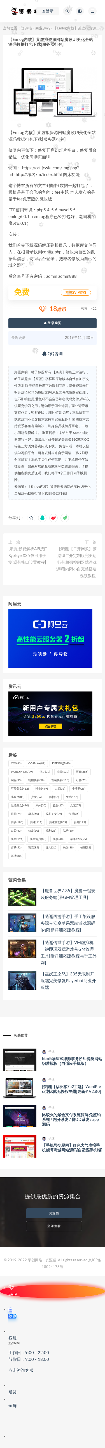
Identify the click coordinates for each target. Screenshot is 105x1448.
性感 (72, 797)
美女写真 (38, 839)
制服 (16, 780)
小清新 (78, 788)
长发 (68, 847)
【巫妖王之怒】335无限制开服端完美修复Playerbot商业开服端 (68, 981)
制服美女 (36, 780)
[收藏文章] (31, 518)
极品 (33, 814)
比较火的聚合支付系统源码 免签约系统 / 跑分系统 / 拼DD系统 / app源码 (71, 1120)
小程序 (17, 797)
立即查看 (54, 1226)
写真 (82, 772)
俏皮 (44, 772)
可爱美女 (20, 788)
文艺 (75, 805)
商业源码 (42, 28)
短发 (33, 830)
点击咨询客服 (21, 1370)
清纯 (36, 822)
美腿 (58, 839)
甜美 (80, 822)
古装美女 (60, 780)
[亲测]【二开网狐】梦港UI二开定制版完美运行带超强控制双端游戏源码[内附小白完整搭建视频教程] (76, 562)
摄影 (58, 805)
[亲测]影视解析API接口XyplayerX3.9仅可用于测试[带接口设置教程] (28, 556)
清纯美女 (58, 822)
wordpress (22, 772)
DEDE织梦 (61, 763)
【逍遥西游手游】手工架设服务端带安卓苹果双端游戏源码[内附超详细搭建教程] (68, 923)
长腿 (85, 847)
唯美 (42, 788)
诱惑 (33, 847)
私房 (68, 830)
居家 (53, 797)
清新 (17, 822)
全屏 (12, 1406)
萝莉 (16, 847)
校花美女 (54, 814)
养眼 (63, 772)
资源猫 (26, 28)
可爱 (81, 780)
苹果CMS (78, 839)
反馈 (12, 1392)
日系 (16, 814)
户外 (41, 805)
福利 (51, 830)
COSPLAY (36, 763)
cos (16, 763)
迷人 (51, 847)
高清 (17, 856)
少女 (36, 797)
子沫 (51, 1051)
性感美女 (20, 805)
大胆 (60, 788)
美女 (17, 839)
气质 (74, 814)
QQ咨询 (54, 354)
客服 (28, 1354)
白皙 (16, 830)
